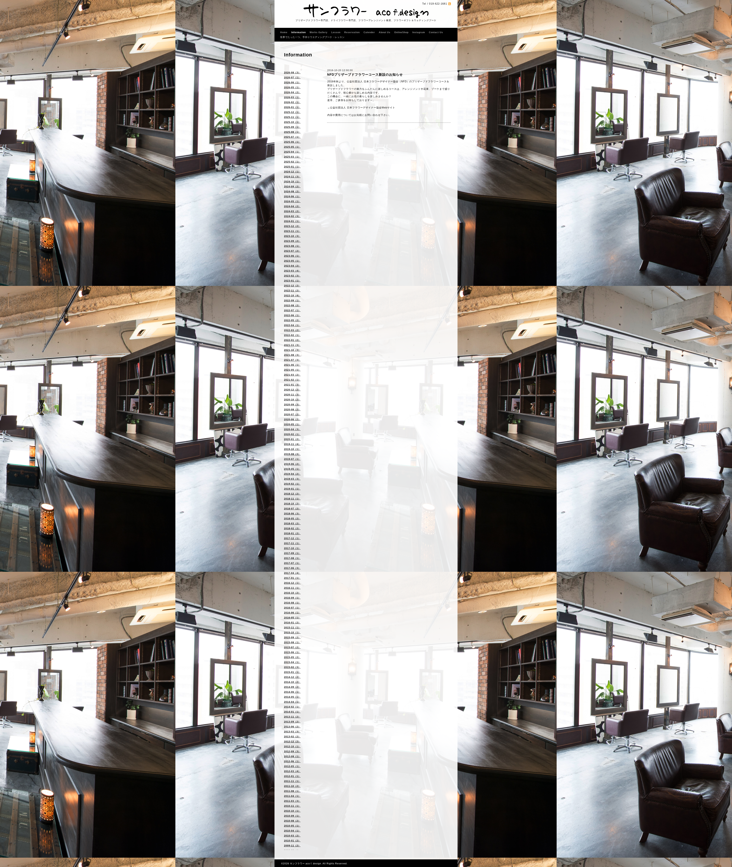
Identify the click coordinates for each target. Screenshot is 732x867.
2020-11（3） (292, 394)
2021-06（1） (292, 365)
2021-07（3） (292, 360)
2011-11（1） (292, 781)
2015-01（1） (292, 672)
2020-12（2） (292, 389)
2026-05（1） (292, 87)
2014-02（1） (292, 707)
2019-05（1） (292, 469)
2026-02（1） (292, 102)
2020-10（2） (292, 399)
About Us (384, 32)
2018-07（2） (292, 508)
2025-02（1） (292, 161)
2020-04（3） (292, 429)
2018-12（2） (292, 493)
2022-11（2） (292, 290)
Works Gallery (318, 32)
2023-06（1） (292, 256)
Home (283, 32)
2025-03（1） (292, 157)
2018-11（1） (292, 498)
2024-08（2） (292, 191)
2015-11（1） (292, 627)
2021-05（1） (292, 370)
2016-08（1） (292, 603)
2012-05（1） (292, 766)
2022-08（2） (292, 305)
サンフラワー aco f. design (305, 863)
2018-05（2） (292, 518)
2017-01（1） (292, 578)
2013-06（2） (292, 726)
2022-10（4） (292, 295)
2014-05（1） (292, 697)
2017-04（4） (292, 573)
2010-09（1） (292, 816)
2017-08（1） (292, 558)
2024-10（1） (292, 181)
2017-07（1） (292, 563)
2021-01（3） (292, 384)
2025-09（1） (292, 127)
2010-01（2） (292, 840)
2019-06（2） (292, 464)
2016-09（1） (292, 598)
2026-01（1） (292, 107)
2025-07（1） (292, 137)
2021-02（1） (292, 380)
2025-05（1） (292, 147)
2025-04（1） (292, 152)
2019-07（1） (292, 459)
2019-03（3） (292, 479)
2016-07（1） (292, 607)
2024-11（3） (292, 176)
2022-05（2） (292, 320)
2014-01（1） (292, 712)
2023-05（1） (292, 261)
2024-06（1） (292, 196)
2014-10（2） (292, 682)
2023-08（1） (292, 246)
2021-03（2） (292, 375)
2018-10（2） (292, 503)
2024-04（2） (292, 206)
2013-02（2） (292, 736)
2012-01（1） (292, 776)
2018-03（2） (292, 523)
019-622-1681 (438, 3)
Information (298, 32)
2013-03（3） (292, 731)
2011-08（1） (292, 791)
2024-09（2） (292, 186)
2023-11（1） (292, 231)
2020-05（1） (292, 424)
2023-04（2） (292, 266)
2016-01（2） (292, 622)
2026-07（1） (292, 77)
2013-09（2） (292, 721)
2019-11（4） (292, 444)
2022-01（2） (292, 340)
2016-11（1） (292, 588)
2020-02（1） (292, 434)
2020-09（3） (292, 404)
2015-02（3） (292, 667)
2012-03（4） (292, 771)
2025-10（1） (292, 122)
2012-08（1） (292, 756)
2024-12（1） (292, 171)
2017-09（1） (292, 553)
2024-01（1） (292, 221)
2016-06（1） (292, 612)
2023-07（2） (292, 251)
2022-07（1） (292, 310)
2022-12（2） (292, 285)
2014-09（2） (292, 687)
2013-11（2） (292, 716)
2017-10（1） (292, 548)
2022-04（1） (292, 325)
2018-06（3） (292, 513)
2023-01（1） (292, 280)
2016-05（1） (292, 617)
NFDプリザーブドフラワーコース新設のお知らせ (365, 74)
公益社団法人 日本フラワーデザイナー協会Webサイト (362, 107)
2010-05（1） (292, 825)
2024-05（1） (292, 201)
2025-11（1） (292, 117)
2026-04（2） (292, 92)
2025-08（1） (292, 132)
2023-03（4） (292, 270)
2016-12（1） (292, 583)
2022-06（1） (292, 315)
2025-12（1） (292, 112)
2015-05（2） (292, 657)
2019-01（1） (292, 489)
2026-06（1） (292, 82)
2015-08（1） (292, 642)
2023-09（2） (292, 241)
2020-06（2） (292, 419)
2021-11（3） (292, 345)
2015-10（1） (292, 632)
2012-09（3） (292, 751)
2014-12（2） (292, 677)
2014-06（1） (292, 692)
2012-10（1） (292, 746)
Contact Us (436, 32)
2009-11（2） (292, 845)
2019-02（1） (292, 484)
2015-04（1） (292, 662)
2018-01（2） (292, 533)
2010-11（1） (292, 806)
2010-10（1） (292, 811)
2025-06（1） (292, 142)
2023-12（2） (292, 226)
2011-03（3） (292, 801)
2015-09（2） (292, 637)
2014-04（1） (292, 702)
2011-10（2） (292, 786)
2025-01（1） (292, 166)
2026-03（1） (292, 97)
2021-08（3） (292, 355)
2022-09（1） (292, 300)
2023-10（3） (292, 236)
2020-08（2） (292, 409)
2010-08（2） (292, 821)
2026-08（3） (292, 72)
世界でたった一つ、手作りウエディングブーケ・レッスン (312, 37)
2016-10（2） (292, 593)
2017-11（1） (292, 543)
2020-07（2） (292, 414)
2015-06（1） (292, 652)
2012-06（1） (292, 761)
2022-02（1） (292, 335)
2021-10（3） (292, 350)
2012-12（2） (292, 741)
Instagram (418, 32)
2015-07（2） (292, 647)
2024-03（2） (292, 211)
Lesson (335, 32)
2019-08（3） (292, 454)
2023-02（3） (292, 275)
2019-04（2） (292, 474)
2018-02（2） (292, 528)
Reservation (352, 32)
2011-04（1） (292, 796)
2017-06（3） (292, 568)
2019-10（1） (292, 449)
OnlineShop (401, 32)
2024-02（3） (292, 216)
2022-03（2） (292, 330)
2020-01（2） (292, 439)
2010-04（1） (292, 830)
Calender (369, 32)
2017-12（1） (292, 538)
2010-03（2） (292, 835)
